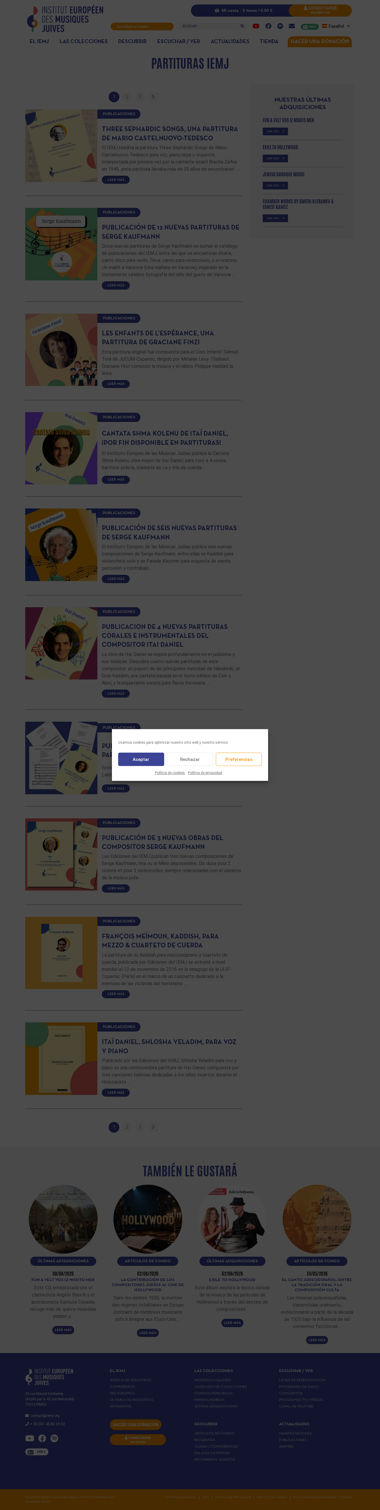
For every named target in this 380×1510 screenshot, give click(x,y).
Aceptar (141, 759)
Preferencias (238, 759)
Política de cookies (170, 773)
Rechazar (190, 759)
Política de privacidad (205, 773)
